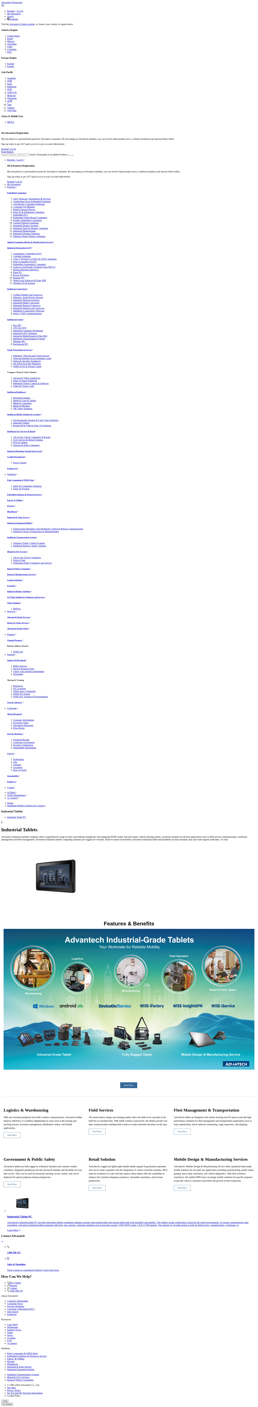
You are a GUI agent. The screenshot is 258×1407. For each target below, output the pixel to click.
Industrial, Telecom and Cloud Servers (31, 355)
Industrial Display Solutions (19, 591)
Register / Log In (15, 160)
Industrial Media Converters (26, 303)
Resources (18, 686)
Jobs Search (12, 1311)
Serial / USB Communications (27, 313)
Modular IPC (19, 341)
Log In (20, 11)
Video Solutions (13, 603)
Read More (12, 1135)
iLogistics (11, 586)
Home (10, 803)
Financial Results (21, 739)
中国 (9, 81)
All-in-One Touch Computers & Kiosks (31, 437)
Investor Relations (15, 734)
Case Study (12, 1324)
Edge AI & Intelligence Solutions (28, 212)
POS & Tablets (20, 442)
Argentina (12, 44)
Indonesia (11, 86)
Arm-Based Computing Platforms (29, 204)
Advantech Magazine (23, 725)
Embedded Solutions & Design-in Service (24, 494)
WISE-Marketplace (16, 795)
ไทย (9, 104)
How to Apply (20, 770)
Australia (14, 19)
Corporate (12, 708)
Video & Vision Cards (23, 386)
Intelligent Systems (15, 319)
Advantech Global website (21, 24)
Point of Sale (19, 560)
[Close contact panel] (2, 1241)
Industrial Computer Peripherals (28, 330)
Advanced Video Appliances (26, 378)
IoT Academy (19, 688)
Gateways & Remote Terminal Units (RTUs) (34, 267)
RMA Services (20, 666)
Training (17, 764)
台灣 (9, 101)
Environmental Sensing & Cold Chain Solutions (35, 420)
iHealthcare (12, 511)
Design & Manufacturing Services (21, 574)
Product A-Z (12, 468)
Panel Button (7, 151)
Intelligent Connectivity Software (28, 311)
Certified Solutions (22, 256)
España (10, 66)
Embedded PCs (20, 215)
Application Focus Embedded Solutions (32, 201)
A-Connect (12, 798)
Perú (9, 52)
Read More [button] (128, 1085)
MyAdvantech (14, 14)
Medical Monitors (21, 406)
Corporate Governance (24, 742)
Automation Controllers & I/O (27, 253)
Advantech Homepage (11, 2)
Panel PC (17, 272)
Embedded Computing (16, 193)
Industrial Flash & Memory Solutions (30, 228)
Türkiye (11, 108)
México (10, 41)
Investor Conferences (23, 745)
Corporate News (15, 1303)
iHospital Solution (21, 398)
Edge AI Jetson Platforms (25, 381)
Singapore (12, 98)
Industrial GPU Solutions (25, 333)
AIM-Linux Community (24, 691)
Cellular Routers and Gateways (28, 295)
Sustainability (13, 776)
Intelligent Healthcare (16, 392)
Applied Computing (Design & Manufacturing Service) (30, 242)
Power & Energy (21, 275)
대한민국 (12, 92)
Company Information (23, 720)
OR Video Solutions (22, 408)
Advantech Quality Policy (18, 628)
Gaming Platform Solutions (26, 223)
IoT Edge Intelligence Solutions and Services (26, 597)
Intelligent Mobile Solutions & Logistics (24, 414)
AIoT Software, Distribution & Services (32, 199)
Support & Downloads (16, 660)
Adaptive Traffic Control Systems (29, 543)
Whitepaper (12, 1327)
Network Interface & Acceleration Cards (32, 358)
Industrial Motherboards (24, 231)
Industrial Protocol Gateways (26, 305)
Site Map (11, 1387)
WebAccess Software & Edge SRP (29, 280)
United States (13, 36)
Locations (17, 767)
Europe (10, 63)
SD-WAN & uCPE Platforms (27, 364)
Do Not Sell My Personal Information (25, 1393)
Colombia (11, 49)
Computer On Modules (24, 207)
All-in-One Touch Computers (27, 557)
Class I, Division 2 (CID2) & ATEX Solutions (35, 259)
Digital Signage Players (24, 209)
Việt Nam (11, 110)
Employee (11, 782)
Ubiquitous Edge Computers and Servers (32, 563)
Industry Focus (14, 1330)
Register (11, 11)
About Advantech (14, 714)
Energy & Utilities (15, 500)
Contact (10, 787)
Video (10, 1332)
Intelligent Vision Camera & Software (31, 383)
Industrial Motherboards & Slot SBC (30, 336)
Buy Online (15, 1283)
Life (15, 762)
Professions (18, 759)
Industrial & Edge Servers (18, 517)
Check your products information (28, 671)
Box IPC (17, 325)
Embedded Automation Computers (29, 264)
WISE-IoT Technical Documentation (30, 696)
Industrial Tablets (21, 423)
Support (11, 654)
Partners (11, 634)
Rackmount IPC (20, 344)
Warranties (18, 674)
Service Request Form (23, 669)
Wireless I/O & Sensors (24, 283)
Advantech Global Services (18, 617)
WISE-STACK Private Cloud (27, 366)
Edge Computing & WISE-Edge (20, 480)
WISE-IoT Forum (21, 694)
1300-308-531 (16, 1291)
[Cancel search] (72, 155)
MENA (10, 122)
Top (5, 1401)
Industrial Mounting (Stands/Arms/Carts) (24, 451)
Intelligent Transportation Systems (29, 338)
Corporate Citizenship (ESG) (20, 1309)
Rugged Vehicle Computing (18, 569)
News (10, 1335)
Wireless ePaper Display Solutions (29, 236)
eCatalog (11, 1338)
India (9, 84)
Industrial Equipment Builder (19, 523)
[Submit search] (69, 155)
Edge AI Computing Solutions (27, 486)
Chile (9, 46)
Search (10, 16)
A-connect (12, 1343)
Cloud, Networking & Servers (19, 350)
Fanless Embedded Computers (27, 220)
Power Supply (20, 462)
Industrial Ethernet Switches (26, 300)
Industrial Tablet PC (16, 817)
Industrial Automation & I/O (19, 248)
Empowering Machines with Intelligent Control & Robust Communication (48, 529)
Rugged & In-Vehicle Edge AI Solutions (32, 425)
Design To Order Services (18, 623)
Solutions (11, 474)
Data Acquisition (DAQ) (24, 261)
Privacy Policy (14, 1390)
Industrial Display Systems (25, 225)
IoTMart (11, 792)
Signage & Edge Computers (26, 445)
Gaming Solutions (14, 580)
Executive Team (20, 722)
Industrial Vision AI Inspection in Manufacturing (36, 531)
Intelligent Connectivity (17, 289)
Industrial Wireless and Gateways (28, 308)
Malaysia (11, 95)
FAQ (9, 1340)
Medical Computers (22, 403)
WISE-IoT (18, 652)
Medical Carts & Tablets (24, 400)
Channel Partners (14, 640)
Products (11, 187)
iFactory (10, 506)
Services (11, 611)
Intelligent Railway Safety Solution (29, 546)
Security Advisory (15, 702)
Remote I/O (18, 278)
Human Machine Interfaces (26, 269)
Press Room (18, 728)
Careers (10, 753)
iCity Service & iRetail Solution (28, 440)
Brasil (10, 38)
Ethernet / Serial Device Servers (28, 297)
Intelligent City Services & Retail (21, 431)
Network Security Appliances (27, 361)
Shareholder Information (24, 747)
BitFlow (17, 608)
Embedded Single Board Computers (30, 217)
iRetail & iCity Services (17, 552)
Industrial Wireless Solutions (26, 233)
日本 (9, 89)
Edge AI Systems (21, 489)
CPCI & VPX (19, 328)
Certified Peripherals (16, 457)
